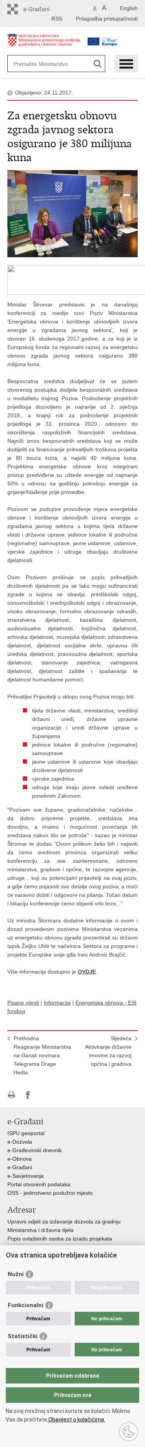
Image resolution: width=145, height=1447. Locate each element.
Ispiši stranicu (11, 1095)
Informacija (57, 1003)
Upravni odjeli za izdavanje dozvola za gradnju (64, 1221)
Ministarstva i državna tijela (40, 1230)
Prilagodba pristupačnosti (107, 18)
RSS (56, 18)
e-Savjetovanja (25, 1176)
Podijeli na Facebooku (28, 1095)
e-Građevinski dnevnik (34, 1150)
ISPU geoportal (25, 1133)
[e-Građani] (40, 9)
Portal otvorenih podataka (38, 1184)
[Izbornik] (126, 63)
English (129, 8)
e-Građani (19, 1167)
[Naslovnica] (44, 44)
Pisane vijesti (23, 1003)
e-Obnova (19, 1159)
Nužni (16, 1274)
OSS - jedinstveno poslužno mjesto (50, 1193)
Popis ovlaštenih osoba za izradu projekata (59, 1238)
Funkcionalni (25, 1305)
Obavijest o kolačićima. (76, 1419)
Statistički (23, 1336)
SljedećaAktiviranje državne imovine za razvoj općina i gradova (108, 1051)
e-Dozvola (19, 1142)
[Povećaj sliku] (72, 213)
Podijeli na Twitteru (45, 1095)
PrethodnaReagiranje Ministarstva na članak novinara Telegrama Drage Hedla (42, 1055)
